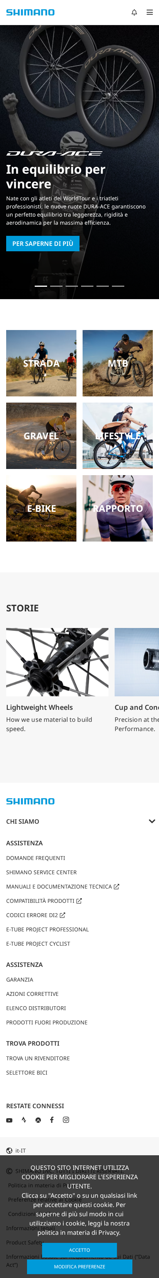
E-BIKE (41, 508)
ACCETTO (79, 1250)
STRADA (41, 363)
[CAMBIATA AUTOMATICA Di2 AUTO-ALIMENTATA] (118, 286)
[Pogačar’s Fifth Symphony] (56, 286)
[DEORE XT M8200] (72, 286)
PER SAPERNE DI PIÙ (42, 243)
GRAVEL (41, 435)
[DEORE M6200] (87, 286)
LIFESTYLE (117, 435)
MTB (118, 363)
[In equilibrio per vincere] (41, 286)
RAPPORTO (118, 508)
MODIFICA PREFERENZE (79, 1266)
